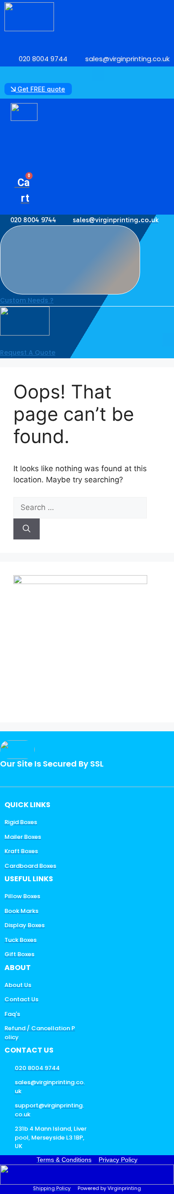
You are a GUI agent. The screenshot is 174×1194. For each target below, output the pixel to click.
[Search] (26, 529)
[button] (98, 74)
